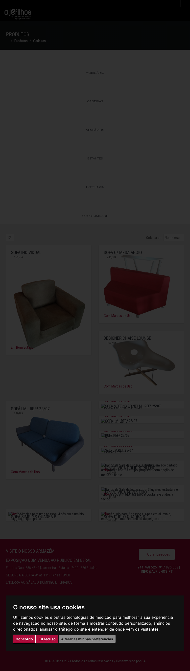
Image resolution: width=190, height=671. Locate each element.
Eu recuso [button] (47, 639)
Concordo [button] (24, 639)
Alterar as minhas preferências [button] (87, 639)
